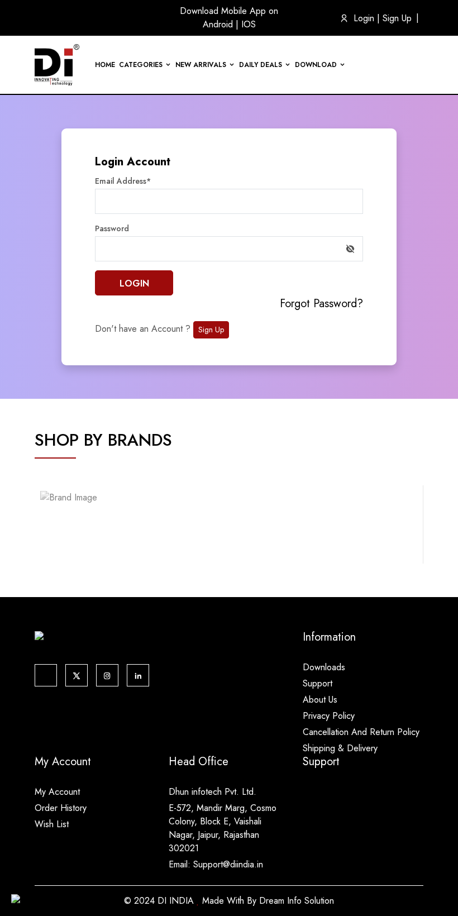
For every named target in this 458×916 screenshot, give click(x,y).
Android (219, 24)
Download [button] (316, 65)
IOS (248, 24)
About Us (320, 699)
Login (364, 18)
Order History (61, 808)
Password (112, 228)
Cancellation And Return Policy (361, 732)
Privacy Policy (329, 715)
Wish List (52, 824)
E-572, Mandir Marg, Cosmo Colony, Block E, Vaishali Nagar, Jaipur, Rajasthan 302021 (222, 828)
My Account (57, 791)
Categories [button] (141, 65)
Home (105, 65)
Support (317, 683)
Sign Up (397, 18)
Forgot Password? (321, 303)
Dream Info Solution (296, 900)
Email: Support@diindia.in (216, 864)
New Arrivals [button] (200, 65)
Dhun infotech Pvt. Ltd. (212, 791)
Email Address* (123, 181)
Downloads (324, 667)
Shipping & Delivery (340, 748)
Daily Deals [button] (260, 65)
